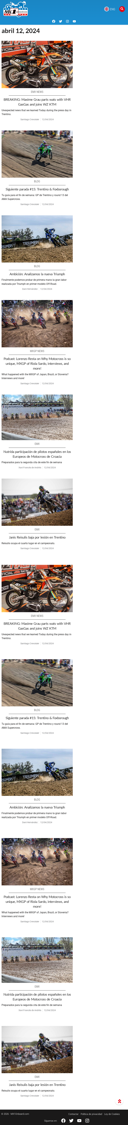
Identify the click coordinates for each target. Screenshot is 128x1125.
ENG (112, 9)
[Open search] (122, 9)
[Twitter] (60, 21)
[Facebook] (53, 21)
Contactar (73, 1114)
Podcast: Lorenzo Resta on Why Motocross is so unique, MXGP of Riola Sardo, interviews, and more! (37, 363)
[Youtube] (74, 21)
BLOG (37, 181)
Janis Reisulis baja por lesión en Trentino (37, 537)
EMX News (37, 91)
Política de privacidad (91, 1114)
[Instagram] (67, 21)
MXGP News (37, 351)
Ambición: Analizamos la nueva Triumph (37, 274)
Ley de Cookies (112, 1114)
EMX (37, 443)
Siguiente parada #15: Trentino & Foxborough (37, 189)
